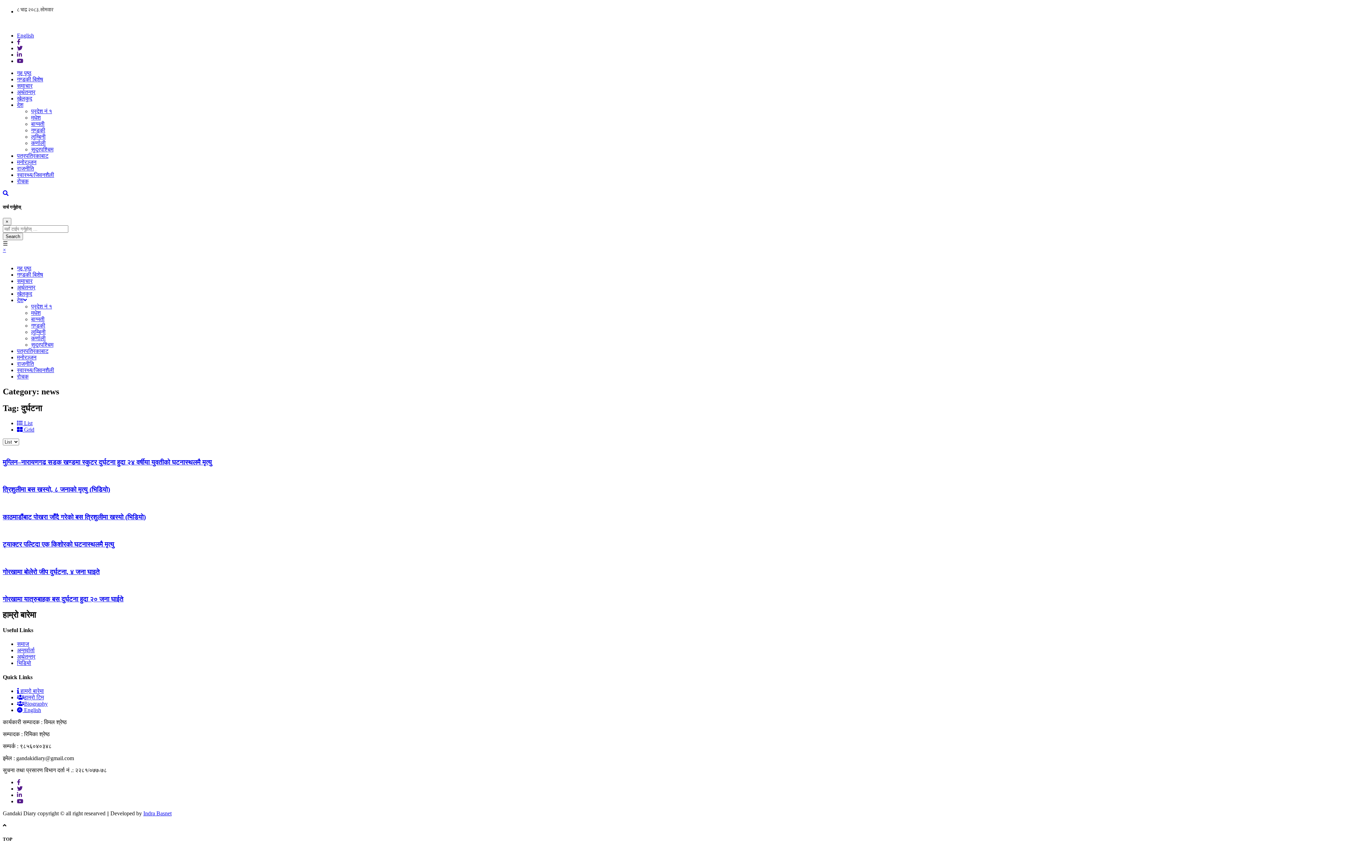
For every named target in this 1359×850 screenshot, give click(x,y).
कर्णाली (38, 143)
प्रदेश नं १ (41, 111)
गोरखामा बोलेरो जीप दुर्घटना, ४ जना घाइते (51, 572)
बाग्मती (38, 124)
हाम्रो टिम (34, 697)
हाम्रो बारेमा (31, 691)
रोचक (23, 181)
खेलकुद (24, 99)
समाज (23, 644)
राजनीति (25, 169)
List (28, 423)
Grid (28, 430)
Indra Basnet (157, 813)
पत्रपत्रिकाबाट (32, 156)
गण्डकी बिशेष (30, 79)
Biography (36, 704)
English (25, 36)
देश (20, 105)
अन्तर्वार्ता (26, 650)
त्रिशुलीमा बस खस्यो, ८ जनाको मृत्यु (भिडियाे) (56, 489)
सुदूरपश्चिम (42, 149)
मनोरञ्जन (26, 162)
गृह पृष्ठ (24, 73)
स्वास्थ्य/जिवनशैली (35, 175)
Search (13, 236)
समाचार (25, 86)
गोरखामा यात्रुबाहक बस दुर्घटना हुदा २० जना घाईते (63, 599)
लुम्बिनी (38, 137)
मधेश (36, 118)
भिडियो (24, 663)
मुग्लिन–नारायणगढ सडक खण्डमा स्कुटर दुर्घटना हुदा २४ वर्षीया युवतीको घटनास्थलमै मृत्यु (107, 462)
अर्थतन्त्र (26, 92)
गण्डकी (38, 130)
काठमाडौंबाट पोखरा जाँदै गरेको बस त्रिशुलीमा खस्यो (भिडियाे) (74, 517)
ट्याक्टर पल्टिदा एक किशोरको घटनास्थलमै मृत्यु (58, 544)
